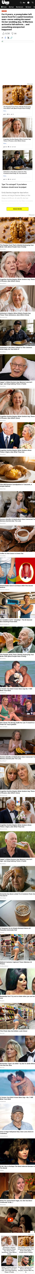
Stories (4, 11)
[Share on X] (8, 37)
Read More (17, 209)
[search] (21, 2)
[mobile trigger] (32, 2)
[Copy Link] (11, 37)
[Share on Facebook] (5, 37)
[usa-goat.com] (5, 2)
